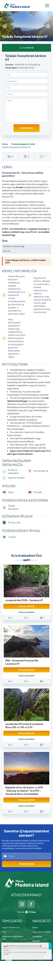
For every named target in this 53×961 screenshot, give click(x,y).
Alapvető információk (41, 932)
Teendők (36, 941)
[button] (48, 26)
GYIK (4, 932)
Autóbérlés (37, 936)
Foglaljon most (26, 606)
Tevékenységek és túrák (23, 144)
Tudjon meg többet (26, 612)
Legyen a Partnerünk (10, 927)
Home (5, 144)
